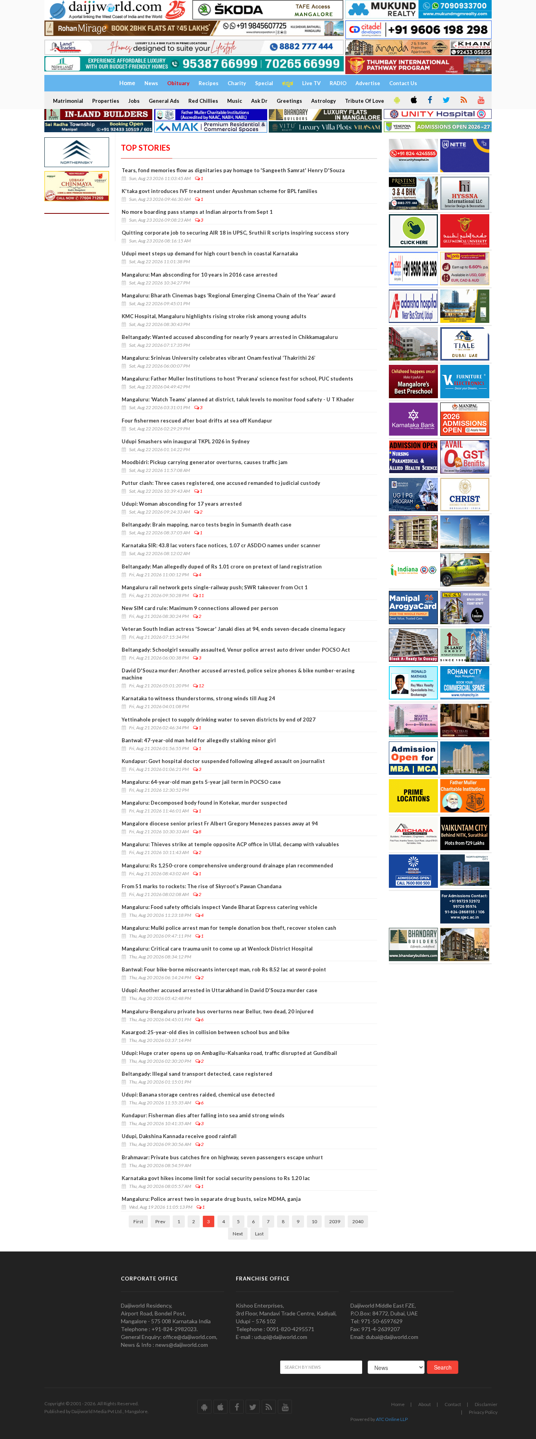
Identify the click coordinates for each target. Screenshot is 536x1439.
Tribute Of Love (364, 101)
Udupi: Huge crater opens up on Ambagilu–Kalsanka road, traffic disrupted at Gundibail (229, 1053)
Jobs (134, 101)
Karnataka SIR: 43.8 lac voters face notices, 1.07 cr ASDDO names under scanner (221, 545)
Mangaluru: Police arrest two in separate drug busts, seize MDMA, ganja (211, 1199)
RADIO (338, 83)
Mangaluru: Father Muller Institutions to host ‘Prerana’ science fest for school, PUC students (237, 378)
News (151, 83)
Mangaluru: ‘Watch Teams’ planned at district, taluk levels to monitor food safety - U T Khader (238, 399)
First (138, 1221)
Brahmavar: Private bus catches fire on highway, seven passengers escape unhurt (222, 1157)
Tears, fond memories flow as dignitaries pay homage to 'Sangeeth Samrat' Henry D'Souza (233, 170)
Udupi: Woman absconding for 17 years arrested (182, 504)
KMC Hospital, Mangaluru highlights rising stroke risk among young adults (214, 316)
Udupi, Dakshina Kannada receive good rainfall (179, 1136)
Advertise (368, 83)
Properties (105, 101)
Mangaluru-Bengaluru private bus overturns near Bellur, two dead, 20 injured (218, 1011)
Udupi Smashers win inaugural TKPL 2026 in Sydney (186, 441)
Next (238, 1234)
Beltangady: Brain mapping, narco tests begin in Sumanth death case (207, 524)
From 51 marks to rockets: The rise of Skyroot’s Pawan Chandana (201, 886)
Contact (453, 1404)
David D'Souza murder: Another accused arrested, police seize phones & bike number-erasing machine (238, 674)
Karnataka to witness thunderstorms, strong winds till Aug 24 (198, 698)
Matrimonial (68, 101)
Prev (160, 1221)
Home (398, 1404)
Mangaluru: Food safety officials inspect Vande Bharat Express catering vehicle (219, 907)
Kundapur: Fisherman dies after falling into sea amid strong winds (203, 1115)
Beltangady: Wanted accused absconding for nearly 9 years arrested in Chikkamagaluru (230, 337)
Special (264, 83)
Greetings (289, 101)
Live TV (311, 83)
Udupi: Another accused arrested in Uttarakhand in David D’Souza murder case (219, 990)
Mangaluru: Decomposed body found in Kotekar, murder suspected (204, 803)
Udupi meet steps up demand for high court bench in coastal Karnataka (210, 253)
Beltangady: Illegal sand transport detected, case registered (197, 1074)
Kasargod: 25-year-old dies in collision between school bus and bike (206, 1032)
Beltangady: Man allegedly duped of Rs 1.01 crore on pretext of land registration (222, 566)
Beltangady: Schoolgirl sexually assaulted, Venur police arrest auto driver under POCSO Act (236, 650)
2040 (357, 1221)
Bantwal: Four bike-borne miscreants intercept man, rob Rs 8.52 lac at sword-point (224, 969)
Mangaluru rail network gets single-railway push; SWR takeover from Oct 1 (215, 587)
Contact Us (403, 83)
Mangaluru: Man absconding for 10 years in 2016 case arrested (199, 274)
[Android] (396, 100)
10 (314, 1221)
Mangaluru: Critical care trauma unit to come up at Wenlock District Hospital (217, 948)
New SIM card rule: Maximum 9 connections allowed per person (200, 608)
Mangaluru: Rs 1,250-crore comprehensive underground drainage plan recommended (227, 865)
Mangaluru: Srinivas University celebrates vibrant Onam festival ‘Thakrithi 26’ (218, 358)
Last (259, 1234)
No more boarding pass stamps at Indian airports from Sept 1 (197, 212)
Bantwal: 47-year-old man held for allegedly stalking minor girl (199, 740)
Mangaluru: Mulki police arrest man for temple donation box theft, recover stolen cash (229, 928)
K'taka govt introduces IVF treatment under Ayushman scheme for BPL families (219, 191)
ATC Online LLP (392, 1419)
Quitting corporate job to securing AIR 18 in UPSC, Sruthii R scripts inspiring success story (235, 233)
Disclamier (486, 1404)
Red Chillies (203, 101)
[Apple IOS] (413, 100)
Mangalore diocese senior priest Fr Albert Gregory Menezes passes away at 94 (220, 823)
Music (234, 101)
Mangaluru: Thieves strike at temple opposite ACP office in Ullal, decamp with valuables (230, 844)
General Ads (164, 101)
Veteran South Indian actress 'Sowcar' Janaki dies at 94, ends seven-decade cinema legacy (233, 629)
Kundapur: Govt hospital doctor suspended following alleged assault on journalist (223, 761)
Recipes (209, 83)
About (424, 1404)
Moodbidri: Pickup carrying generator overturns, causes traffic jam (204, 462)
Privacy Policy (483, 1412)
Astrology (323, 101)
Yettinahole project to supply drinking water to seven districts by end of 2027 (218, 719)
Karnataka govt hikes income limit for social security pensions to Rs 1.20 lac (216, 1178)
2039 (334, 1221)
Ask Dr (259, 101)
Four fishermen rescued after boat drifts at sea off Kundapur (197, 420)
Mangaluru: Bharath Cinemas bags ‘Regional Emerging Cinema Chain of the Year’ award (228, 295)
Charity (237, 83)
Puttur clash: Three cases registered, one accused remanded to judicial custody (221, 483)
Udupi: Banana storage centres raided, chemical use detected (198, 1094)
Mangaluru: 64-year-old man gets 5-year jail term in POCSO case (201, 782)
